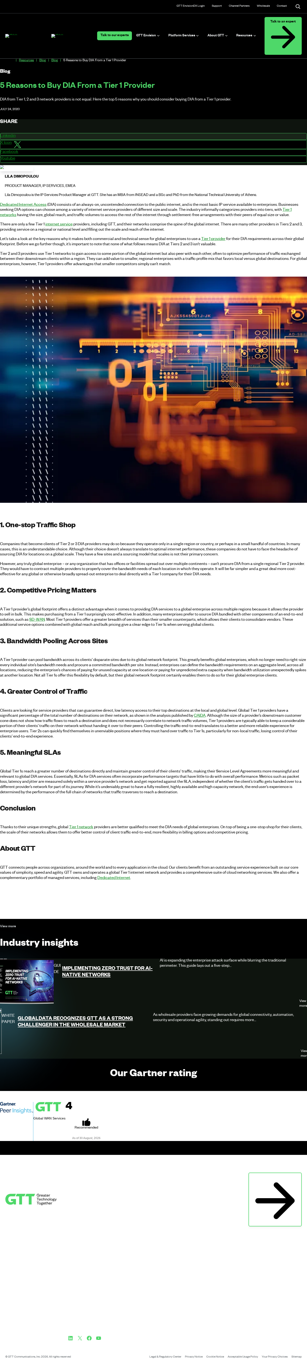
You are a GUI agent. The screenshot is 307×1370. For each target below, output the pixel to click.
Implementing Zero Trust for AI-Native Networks (107, 973)
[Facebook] (89, 1338)
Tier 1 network (81, 828)
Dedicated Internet (113, 878)
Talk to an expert (283, 22)
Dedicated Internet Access (23, 205)
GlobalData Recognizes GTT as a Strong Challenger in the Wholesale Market (75, 1023)
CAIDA (200, 716)
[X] (80, 1338)
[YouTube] (98, 1338)
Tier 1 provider (213, 239)
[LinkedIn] (70, 1338)
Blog (42, 61)
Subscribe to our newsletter (275, 1178)
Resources (26, 61)
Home (11, 61)
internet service (59, 225)
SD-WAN (37, 620)
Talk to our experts (114, 36)
